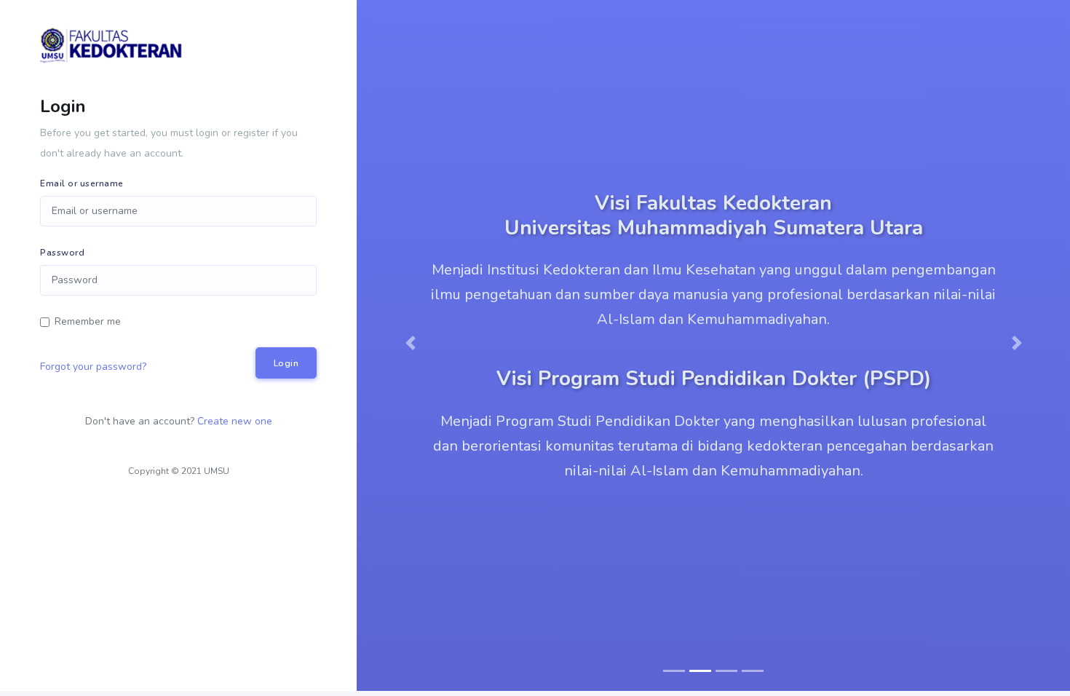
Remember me (88, 321)
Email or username (82, 183)
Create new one (234, 421)
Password (62, 252)
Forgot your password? (93, 366)
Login (286, 363)
